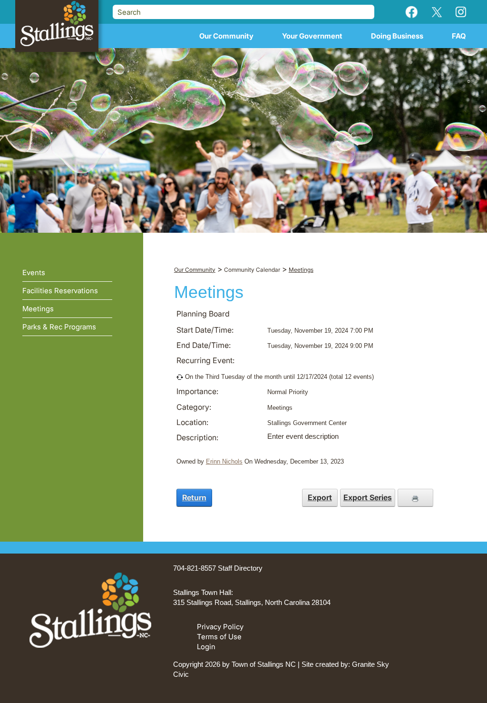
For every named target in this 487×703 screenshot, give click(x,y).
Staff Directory (240, 568)
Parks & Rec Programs (59, 326)
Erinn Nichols (224, 461)
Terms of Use (219, 636)
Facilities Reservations (60, 290)
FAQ (459, 35)
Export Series (367, 497)
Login (206, 646)
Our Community (226, 35)
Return (194, 497)
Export (320, 497)
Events (33, 272)
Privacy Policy (220, 626)
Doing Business (397, 35)
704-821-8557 (194, 568)
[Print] (415, 497)
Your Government (312, 35)
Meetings (38, 308)
